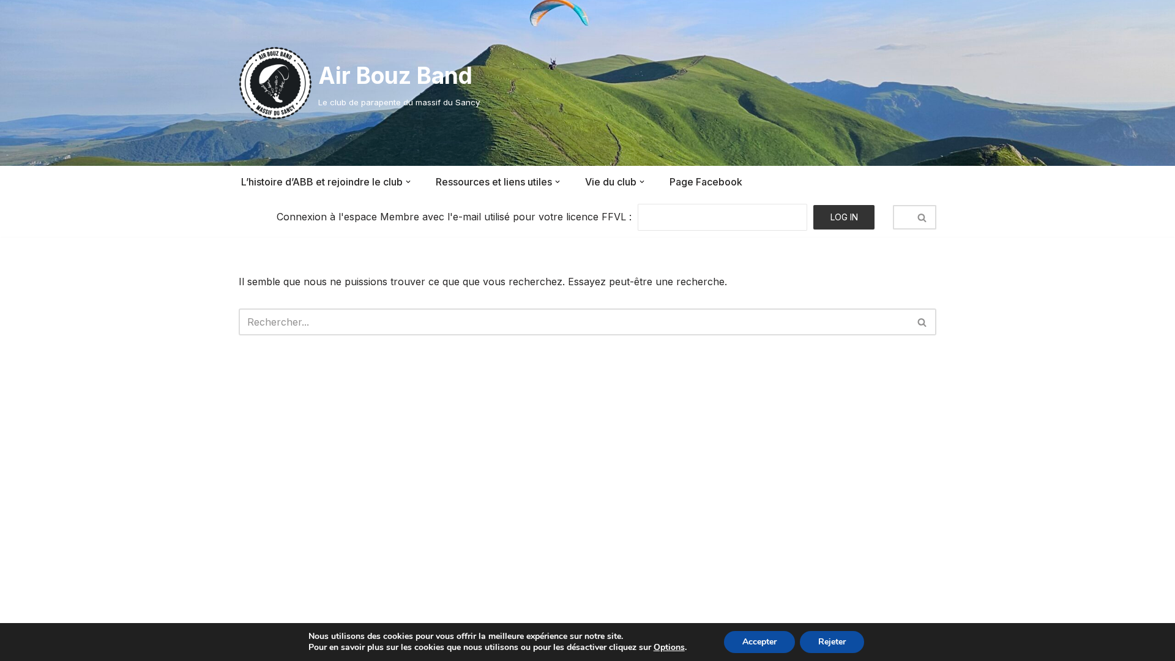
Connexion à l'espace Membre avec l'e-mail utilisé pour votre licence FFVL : (454, 217)
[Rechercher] (922, 217)
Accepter (759, 642)
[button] (408, 181)
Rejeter (832, 642)
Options (669, 647)
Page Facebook (706, 182)
